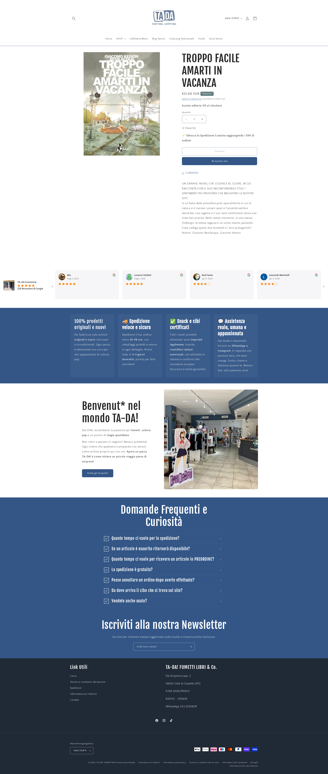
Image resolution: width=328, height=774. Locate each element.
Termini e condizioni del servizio (88, 682)
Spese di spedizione (192, 99)
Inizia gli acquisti (97, 473)
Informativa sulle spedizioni (234, 763)
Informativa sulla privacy (174, 763)
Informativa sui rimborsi (83, 694)
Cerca (73, 676)
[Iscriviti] (191, 647)
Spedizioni (76, 688)
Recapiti (254, 763)
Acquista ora (220, 161)
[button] (74, 18)
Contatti (74, 700)
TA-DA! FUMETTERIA (106, 763)
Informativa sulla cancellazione (243, 766)
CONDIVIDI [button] (191, 173)
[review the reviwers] (99, 275)
